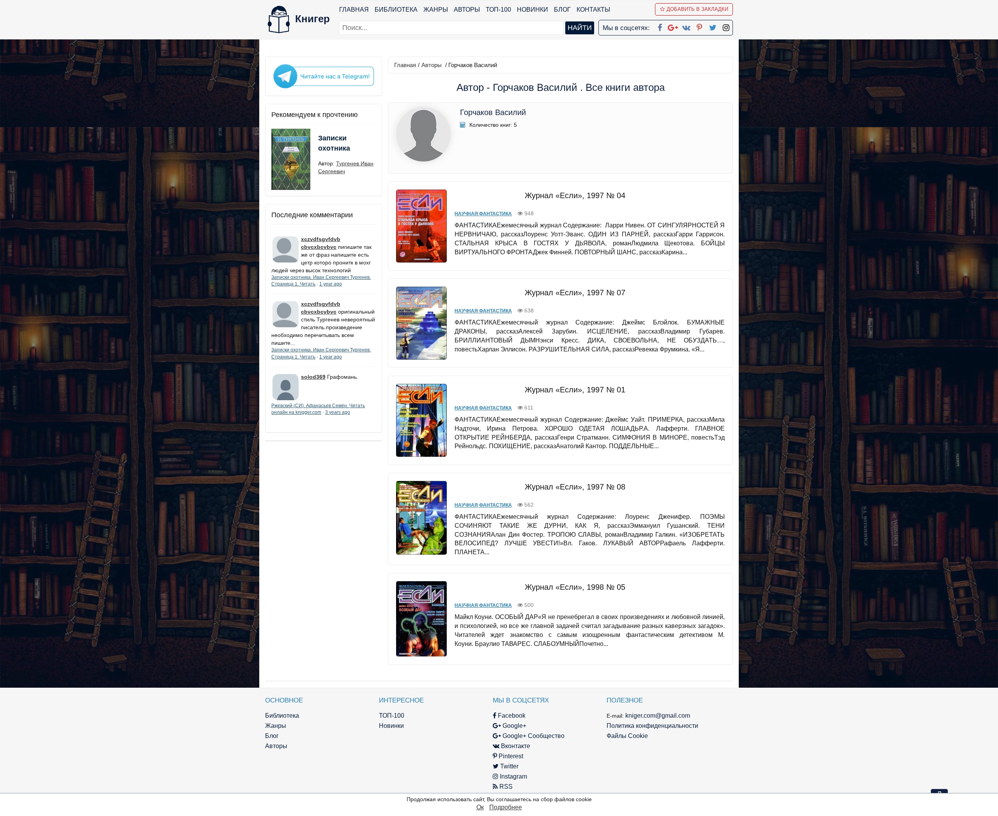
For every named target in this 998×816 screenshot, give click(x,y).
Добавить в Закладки (697, 9)
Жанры (435, 9)
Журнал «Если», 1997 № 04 (575, 195)
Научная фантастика (483, 213)
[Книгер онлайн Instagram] (726, 26)
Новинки (532, 9)
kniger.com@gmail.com (657, 715)
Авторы (467, 9)
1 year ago (330, 284)
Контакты (593, 9)
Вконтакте (514, 746)
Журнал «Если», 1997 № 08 (575, 487)
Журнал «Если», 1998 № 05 (575, 587)
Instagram (512, 776)
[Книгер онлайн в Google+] (673, 26)
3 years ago (337, 412)
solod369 (313, 377)
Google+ (513, 725)
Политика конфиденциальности (652, 725)
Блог (562, 9)
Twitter (508, 766)
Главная (354, 9)
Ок (480, 807)
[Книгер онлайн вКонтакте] (686, 26)
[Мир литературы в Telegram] (323, 76)
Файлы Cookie (627, 736)
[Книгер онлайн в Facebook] (659, 26)
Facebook (511, 715)
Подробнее (505, 807)
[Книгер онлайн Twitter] (712, 26)
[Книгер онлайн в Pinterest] (699, 26)
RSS (505, 786)
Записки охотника (334, 143)
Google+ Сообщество (532, 736)
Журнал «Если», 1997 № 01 (575, 389)
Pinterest (510, 756)
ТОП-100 (498, 9)
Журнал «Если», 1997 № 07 (575, 292)
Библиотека (396, 9)
